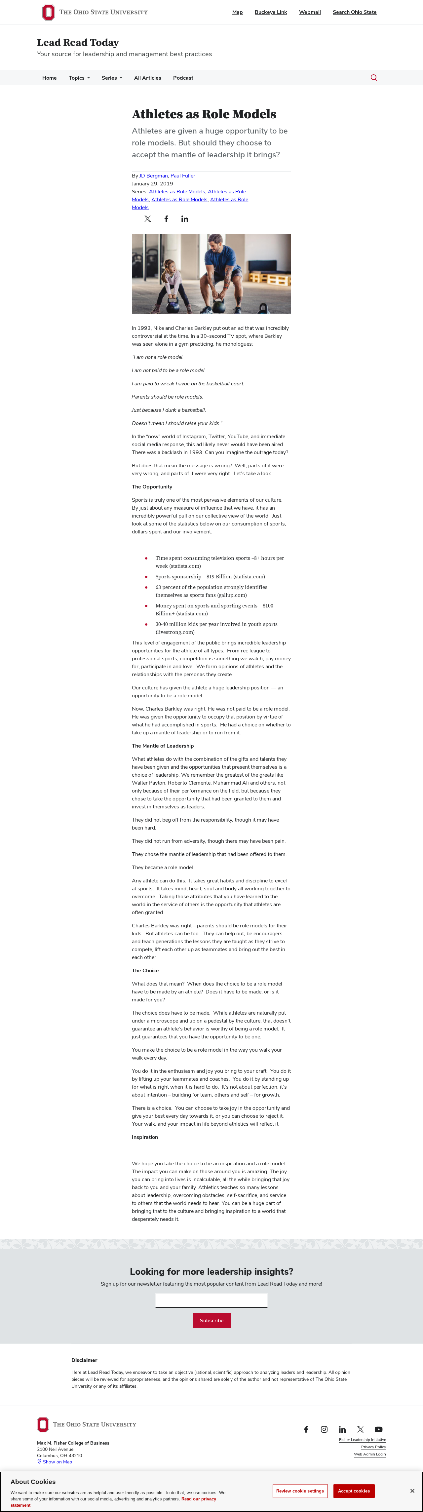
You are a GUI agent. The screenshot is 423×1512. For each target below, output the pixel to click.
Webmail (310, 12)
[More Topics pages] (87, 79)
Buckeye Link (271, 12)
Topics (77, 77)
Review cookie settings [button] (365, 1461)
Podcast (183, 77)
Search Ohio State (355, 12)
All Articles (147, 77)
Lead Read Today (78, 43)
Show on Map (57, 1462)
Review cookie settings (300, 1491)
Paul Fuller (183, 175)
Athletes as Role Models (177, 191)
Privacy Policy (373, 1447)
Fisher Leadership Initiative (362, 1439)
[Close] (412, 1491)
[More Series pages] (119, 79)
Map (237, 12)
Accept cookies (354, 1491)
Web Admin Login (370, 1454)
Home (49, 77)
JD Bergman (153, 175)
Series (109, 77)
